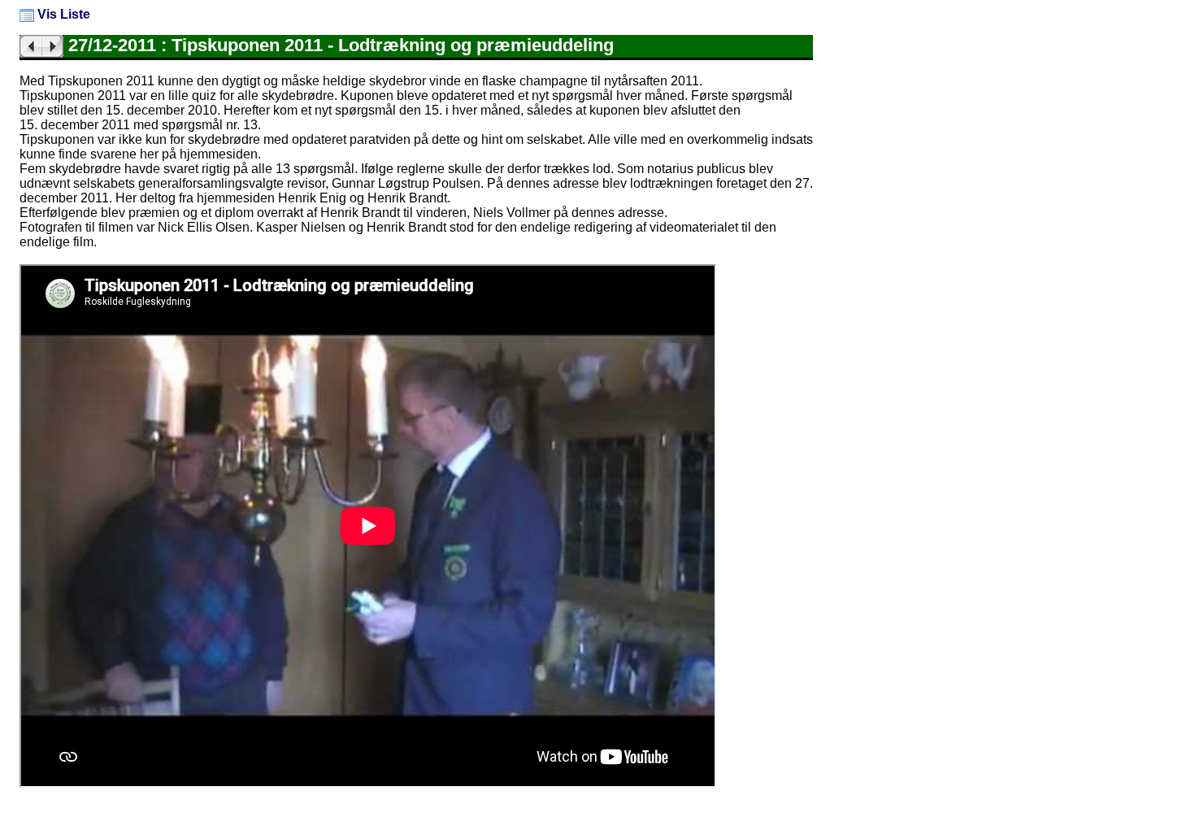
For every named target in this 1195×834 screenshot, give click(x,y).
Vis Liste (62, 14)
